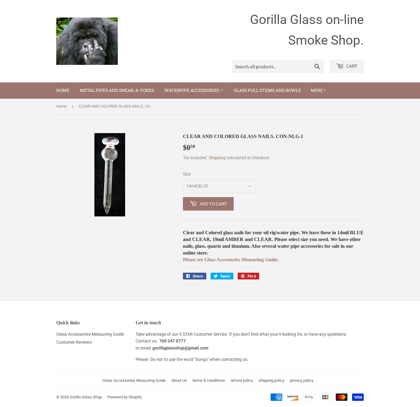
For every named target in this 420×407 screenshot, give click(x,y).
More (317, 90)
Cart (351, 66)
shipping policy (271, 380)
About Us (179, 380)
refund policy (242, 380)
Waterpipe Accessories (192, 90)
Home (62, 90)
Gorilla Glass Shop (86, 397)
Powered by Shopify (124, 397)
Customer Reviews (74, 342)
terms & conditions (208, 380)
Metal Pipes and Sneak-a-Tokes (117, 90)
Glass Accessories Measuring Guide (90, 334)
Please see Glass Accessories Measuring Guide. (231, 259)
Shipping (217, 157)
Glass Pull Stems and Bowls (267, 90)
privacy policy (301, 380)
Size (187, 174)
